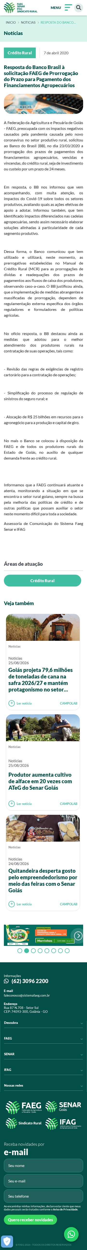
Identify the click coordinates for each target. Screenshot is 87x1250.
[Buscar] (78, 7)
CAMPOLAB (68, 703)
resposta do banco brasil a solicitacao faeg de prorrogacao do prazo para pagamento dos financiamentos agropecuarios (59, 22)
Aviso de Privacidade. (65, 1209)
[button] (78, 936)
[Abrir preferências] (7, 1242)
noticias (28, 22)
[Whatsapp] (71, 1234)
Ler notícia (24, 703)
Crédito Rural (42, 580)
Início (11, 22)
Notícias (14, 646)
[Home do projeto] (20, 7)
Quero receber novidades (30, 1219)
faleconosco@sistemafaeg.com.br (27, 995)
